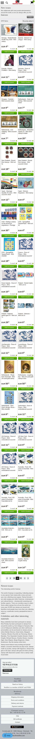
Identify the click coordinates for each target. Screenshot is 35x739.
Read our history (17, 684)
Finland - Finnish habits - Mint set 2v (25, 284)
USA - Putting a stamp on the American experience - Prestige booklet (9, 224)
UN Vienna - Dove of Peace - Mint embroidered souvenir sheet (8, 469)
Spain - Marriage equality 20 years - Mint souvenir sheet (9, 192)
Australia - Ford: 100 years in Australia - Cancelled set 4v (8, 499)
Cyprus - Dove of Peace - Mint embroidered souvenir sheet (25, 255)
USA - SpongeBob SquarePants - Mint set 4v (25, 223)
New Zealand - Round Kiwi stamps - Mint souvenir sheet (25, 162)
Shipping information (17, 697)
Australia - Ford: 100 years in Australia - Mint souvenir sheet (25, 499)
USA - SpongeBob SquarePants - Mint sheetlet (8, 254)
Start (7, 578)
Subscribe (7, 670)
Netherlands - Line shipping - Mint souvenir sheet (9, 131)
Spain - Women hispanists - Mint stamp (25, 192)
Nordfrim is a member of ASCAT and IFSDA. (17, 687)
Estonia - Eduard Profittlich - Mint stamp (9, 69)
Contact (17, 722)
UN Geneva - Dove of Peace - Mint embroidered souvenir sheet (8, 438)
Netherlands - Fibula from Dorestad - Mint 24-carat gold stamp (8, 376)
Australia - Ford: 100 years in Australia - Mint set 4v (25, 468)
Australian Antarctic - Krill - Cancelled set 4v (25, 529)
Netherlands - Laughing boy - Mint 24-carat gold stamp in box (25, 376)
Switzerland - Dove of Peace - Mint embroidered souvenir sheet (25, 408)
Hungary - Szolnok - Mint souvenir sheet (8, 100)
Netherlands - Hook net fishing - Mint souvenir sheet (25, 100)
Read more (4, 15)
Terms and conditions (17, 700)
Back (10, 578)
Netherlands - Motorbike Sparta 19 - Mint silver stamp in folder (25, 131)
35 (21, 578)
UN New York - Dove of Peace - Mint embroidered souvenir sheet (25, 438)
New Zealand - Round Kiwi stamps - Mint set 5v (9, 162)
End (28, 578)
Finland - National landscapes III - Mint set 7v (9, 315)
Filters (30, 17)
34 (17, 578)
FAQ (17, 716)
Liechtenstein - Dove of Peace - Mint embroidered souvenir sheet (9, 346)
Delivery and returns (17, 703)
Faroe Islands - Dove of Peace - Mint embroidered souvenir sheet (9, 285)
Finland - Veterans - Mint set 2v (24, 314)
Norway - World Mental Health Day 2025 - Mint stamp (9, 39)
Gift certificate (17, 719)
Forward (24, 578)
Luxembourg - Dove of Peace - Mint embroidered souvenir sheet (25, 346)
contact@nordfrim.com (17, 735)
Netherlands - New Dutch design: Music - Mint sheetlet (8, 407)
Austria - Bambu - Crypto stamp (23, 559)
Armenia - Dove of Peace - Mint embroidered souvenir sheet (25, 71)
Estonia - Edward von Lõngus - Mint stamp (25, 38)
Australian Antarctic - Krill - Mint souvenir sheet (8, 560)
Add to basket (9, 52)
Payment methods (17, 706)
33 (14, 578)
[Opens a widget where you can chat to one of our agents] (7, 735)
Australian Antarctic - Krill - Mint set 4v (8, 529)
